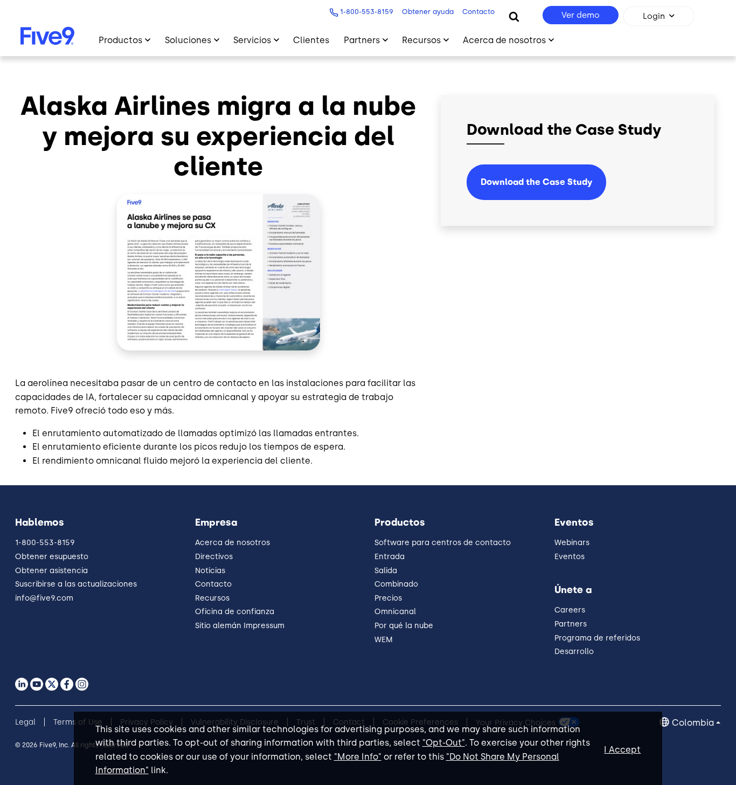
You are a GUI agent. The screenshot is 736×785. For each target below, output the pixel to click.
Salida (385, 570)
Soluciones (188, 40)
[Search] (514, 16)
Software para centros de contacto (442, 542)
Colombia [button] (693, 723)
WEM (383, 639)
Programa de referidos (597, 638)
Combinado (396, 584)
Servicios (252, 40)
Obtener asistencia (51, 570)
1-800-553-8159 (366, 12)
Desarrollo (574, 651)
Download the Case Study (536, 182)
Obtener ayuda (428, 12)
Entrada (389, 556)
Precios (388, 598)
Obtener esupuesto (51, 556)
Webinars (571, 542)
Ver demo (580, 15)
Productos (120, 40)
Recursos (421, 40)
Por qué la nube (403, 625)
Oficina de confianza (234, 611)
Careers (569, 610)
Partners (362, 40)
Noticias (210, 570)
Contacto (478, 12)
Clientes (311, 40)
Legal (25, 722)
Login (654, 16)
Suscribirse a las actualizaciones (76, 584)
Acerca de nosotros (504, 40)
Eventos (569, 556)
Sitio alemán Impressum (239, 625)
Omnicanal (395, 611)
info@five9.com (44, 598)
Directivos (214, 556)
